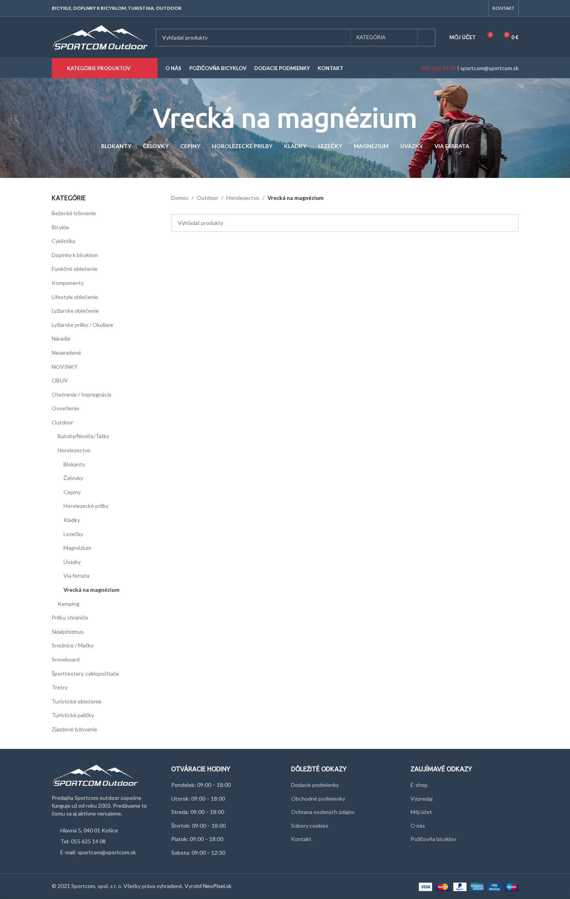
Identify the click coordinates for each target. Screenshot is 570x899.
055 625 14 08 (438, 68)
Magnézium (77, 547)
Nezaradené (66, 352)
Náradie (61, 338)
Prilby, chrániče (70, 617)
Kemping (69, 603)
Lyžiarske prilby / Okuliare (82, 324)
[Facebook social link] (469, 8)
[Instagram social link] (479, 8)
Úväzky (72, 561)
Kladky (71, 520)
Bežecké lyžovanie (74, 213)
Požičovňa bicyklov (433, 839)
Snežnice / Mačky (73, 645)
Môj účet (421, 811)
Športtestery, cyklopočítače (85, 673)
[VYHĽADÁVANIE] (427, 38)
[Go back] (143, 118)
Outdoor (62, 422)
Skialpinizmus (68, 631)
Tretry (59, 687)
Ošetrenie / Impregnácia (81, 394)
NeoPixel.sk (217, 886)
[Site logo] (100, 36)
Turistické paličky (73, 715)
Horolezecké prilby (86, 505)
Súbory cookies (309, 825)
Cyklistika (63, 240)
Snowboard (66, 659)
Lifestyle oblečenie (75, 297)
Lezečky (73, 534)
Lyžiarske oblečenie (75, 310)
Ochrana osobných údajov (323, 811)
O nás (418, 825)
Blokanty (74, 464)
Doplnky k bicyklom (75, 255)
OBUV (60, 380)
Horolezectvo (74, 450)
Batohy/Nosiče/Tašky (83, 436)
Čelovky (73, 478)
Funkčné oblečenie (75, 268)
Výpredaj (421, 798)
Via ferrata (76, 575)
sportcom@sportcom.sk (489, 68)
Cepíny (72, 492)
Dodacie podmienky (315, 784)
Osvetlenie (65, 408)
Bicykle (60, 227)
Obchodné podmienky (318, 798)
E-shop (419, 784)
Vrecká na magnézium (91, 589)
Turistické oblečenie (76, 701)
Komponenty (68, 282)
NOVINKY (65, 366)
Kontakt (301, 839)
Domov (179, 197)
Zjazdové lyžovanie (74, 729)
